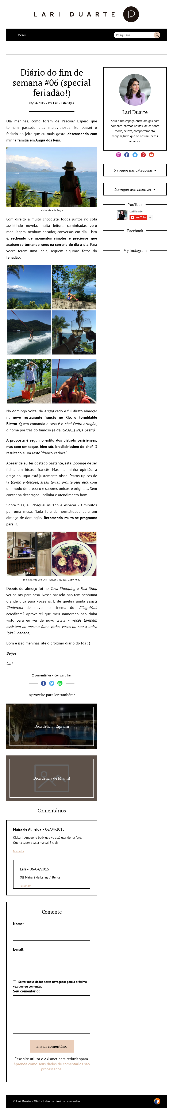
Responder (18, 851)
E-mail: (18, 949)
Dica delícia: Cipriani (51, 726)
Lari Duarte (135, 112)
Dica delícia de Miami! (51, 778)
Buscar (157, 35)
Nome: (18, 923)
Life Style (67, 103)
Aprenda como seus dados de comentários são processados (52, 1066)
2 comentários (41, 675)
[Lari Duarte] (86, 14)
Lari (55, 103)
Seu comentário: (26, 991)
